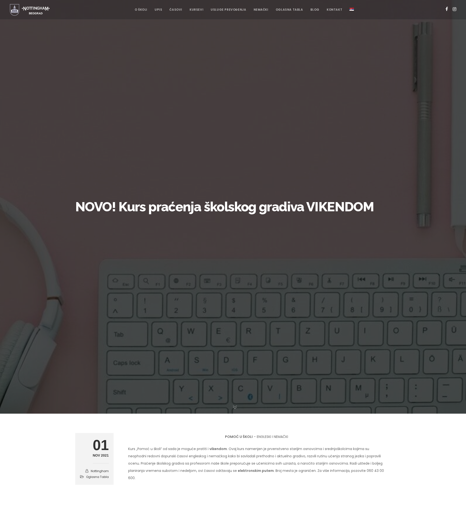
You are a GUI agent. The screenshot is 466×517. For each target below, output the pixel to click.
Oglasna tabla (97, 477)
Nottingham (100, 471)
